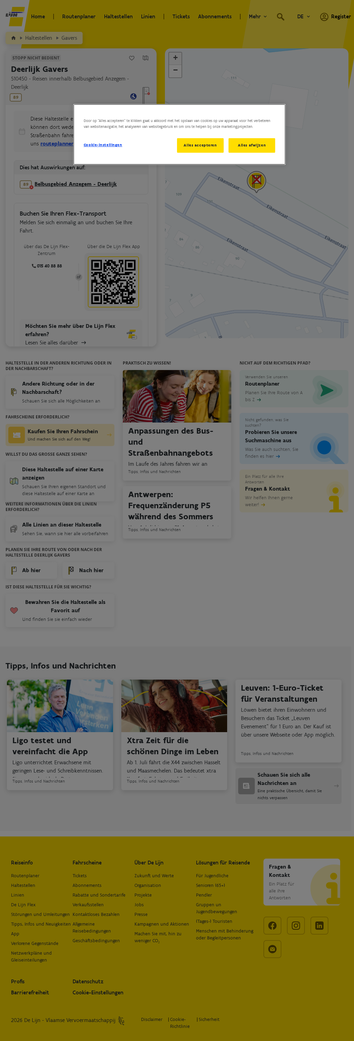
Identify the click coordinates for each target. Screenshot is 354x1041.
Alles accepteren (200, 145)
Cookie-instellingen (103, 144)
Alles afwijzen (252, 145)
